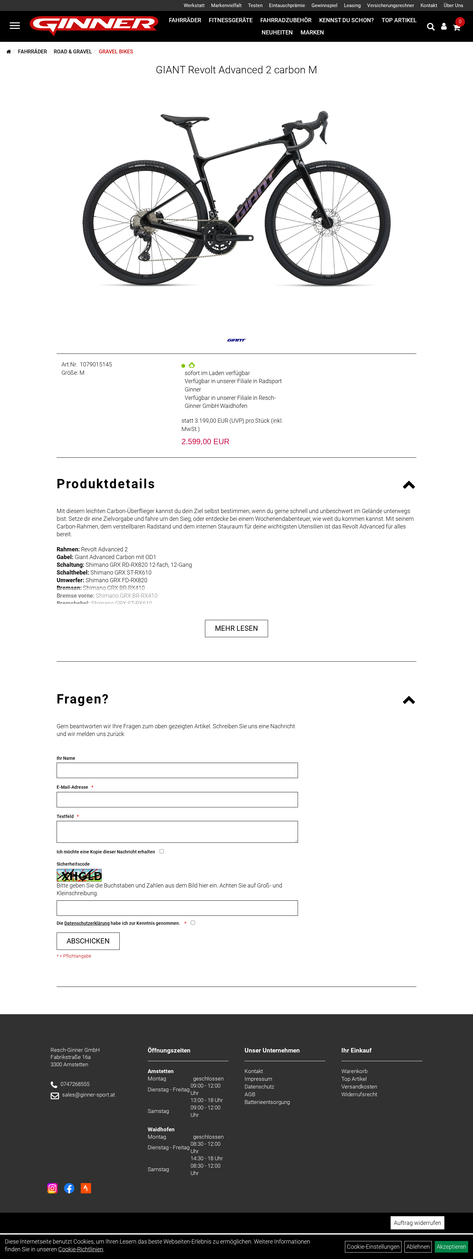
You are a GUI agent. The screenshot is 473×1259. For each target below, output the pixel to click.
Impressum (258, 1079)
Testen (255, 5)
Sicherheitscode (73, 864)
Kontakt (429, 5)
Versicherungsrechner (390, 5)
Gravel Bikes (116, 52)
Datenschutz (259, 1086)
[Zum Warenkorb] (456, 28)
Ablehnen (418, 1246)
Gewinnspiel (324, 5)
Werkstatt (194, 5)
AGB (250, 1094)
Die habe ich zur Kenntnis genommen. (119, 923)
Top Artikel (399, 20)
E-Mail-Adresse (72, 787)
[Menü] (14, 26)
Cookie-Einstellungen (373, 1246)
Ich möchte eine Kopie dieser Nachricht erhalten (106, 851)
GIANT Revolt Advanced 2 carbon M (236, 70)
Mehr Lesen (236, 628)
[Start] (8, 52)
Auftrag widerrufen (417, 1222)
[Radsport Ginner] (94, 26)
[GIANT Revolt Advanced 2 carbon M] (236, 199)
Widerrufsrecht (359, 1094)
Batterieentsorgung (267, 1102)
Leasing (352, 5)
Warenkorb (354, 1071)
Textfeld (65, 816)
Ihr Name (66, 758)
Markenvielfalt (226, 5)
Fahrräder (185, 20)
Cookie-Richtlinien (80, 1249)
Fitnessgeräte (231, 20)
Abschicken (88, 941)
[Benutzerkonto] (444, 26)
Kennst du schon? (346, 20)
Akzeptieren (451, 1246)
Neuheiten (277, 32)
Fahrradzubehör (285, 20)
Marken (312, 32)
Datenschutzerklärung (87, 923)
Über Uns (453, 5)
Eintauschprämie (287, 5)
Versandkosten (359, 1086)
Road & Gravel (73, 52)
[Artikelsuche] (431, 27)
